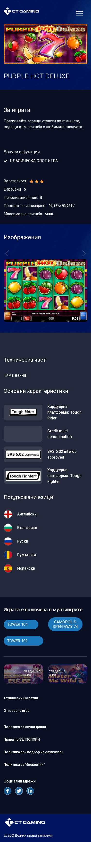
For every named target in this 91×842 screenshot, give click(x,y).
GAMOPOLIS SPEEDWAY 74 (65, 624)
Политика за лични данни (25, 727)
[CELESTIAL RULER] (23, 682)
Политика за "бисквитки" (24, 765)
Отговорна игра (16, 711)
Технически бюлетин (21, 698)
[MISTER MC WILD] (68, 682)
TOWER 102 (17, 641)
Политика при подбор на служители (33, 752)
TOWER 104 (17, 624)
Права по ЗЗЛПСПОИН (22, 739)
